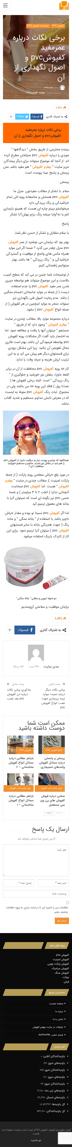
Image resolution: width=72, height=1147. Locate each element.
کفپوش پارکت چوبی (58, 964)
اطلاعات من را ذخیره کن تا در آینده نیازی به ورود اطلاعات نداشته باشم (37, 910)
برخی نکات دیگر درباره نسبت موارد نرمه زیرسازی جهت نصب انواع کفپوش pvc (53, 698)
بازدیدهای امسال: (55, 1097)
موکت (66, 977)
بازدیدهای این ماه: (54, 1091)
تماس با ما (58, 1019)
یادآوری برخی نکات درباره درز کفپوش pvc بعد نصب (19, 694)
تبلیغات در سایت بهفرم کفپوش (48, 1027)
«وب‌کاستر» (36, 1140)
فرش (66, 982)
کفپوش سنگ (62, 973)
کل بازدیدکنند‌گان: (55, 1111)
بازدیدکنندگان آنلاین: (53, 1056)
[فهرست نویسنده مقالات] (36, 653)
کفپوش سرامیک (60, 968)
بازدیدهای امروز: (56, 1063)
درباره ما (59, 1011)
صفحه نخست (56, 1004)
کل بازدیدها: (58, 1104)
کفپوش (43, 155)
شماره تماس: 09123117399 (50, 1035)
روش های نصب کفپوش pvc (49, 788)
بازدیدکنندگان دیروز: (54, 1084)
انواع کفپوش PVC (54, 750)
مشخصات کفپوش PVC (38, 25)
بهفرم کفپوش (41, 167)
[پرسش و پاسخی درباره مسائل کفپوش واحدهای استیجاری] (51, 745)
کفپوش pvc (62, 955)
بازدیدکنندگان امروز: (54, 1070)
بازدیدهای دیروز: (56, 1077)
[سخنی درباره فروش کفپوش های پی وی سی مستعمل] (51, 782)
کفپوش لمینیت (61, 959)
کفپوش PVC (58, 25)
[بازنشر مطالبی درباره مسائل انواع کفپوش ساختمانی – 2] (20, 745)
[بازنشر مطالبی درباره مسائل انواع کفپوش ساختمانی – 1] (20, 782)
